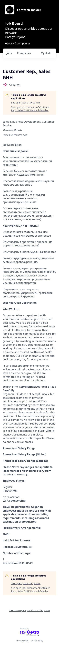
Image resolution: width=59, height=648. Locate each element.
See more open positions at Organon (29, 610)
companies (24, 53)
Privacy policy (22, 640)
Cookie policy (37, 640)
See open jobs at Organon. (25, 102)
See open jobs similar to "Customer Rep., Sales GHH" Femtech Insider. (30, 109)
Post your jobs (15, 37)
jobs (9, 53)
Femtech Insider (29, 10)
